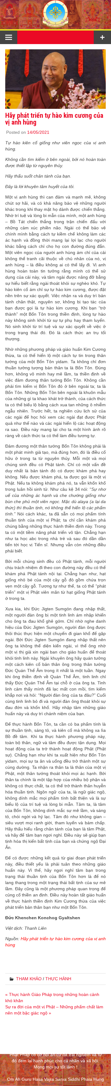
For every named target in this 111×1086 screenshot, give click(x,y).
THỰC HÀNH (58, 978)
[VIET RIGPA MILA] (55, 26)
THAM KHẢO (29, 978)
